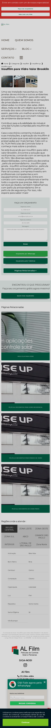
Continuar (26, 722)
